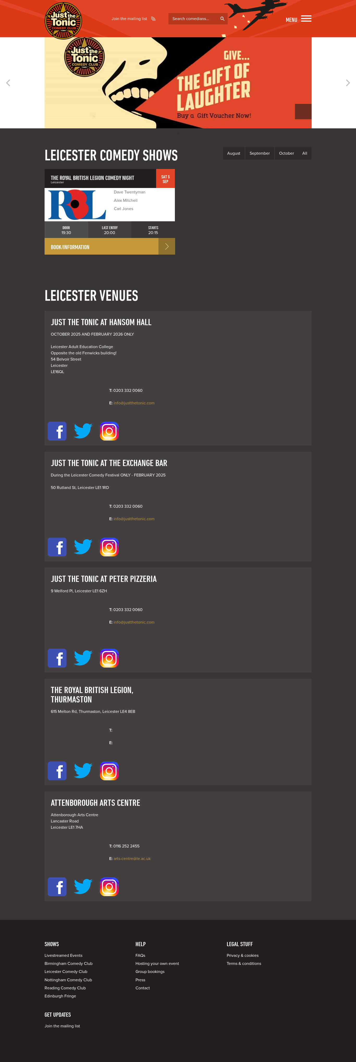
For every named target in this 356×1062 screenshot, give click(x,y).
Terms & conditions (244, 963)
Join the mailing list (129, 18)
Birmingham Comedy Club (69, 963)
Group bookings (150, 971)
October (286, 153)
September (260, 153)
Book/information (70, 246)
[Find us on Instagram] (109, 442)
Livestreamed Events (63, 955)
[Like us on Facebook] (57, 442)
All (304, 153)
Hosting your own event (157, 963)
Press (140, 980)
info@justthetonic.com (134, 403)
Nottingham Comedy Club (68, 980)
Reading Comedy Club (65, 988)
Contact (143, 988)
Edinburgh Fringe (60, 996)
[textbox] (198, 18)
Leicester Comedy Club (66, 971)
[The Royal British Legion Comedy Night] (77, 204)
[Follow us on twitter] (83, 442)
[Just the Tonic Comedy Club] (63, 32)
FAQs (140, 955)
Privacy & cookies (243, 955)
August (233, 153)
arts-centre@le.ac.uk (132, 858)
